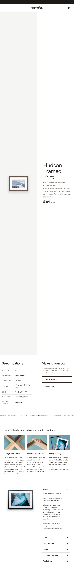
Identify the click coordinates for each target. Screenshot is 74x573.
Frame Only (49, 387)
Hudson (18, 380)
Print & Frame (50, 379)
